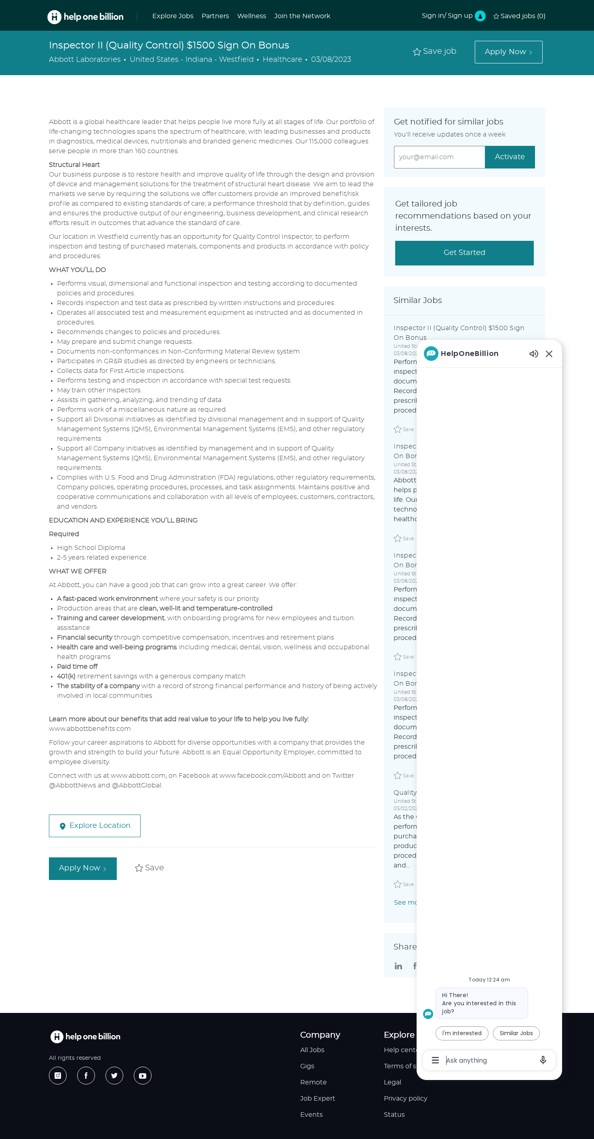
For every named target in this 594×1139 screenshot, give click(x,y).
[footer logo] (85, 1037)
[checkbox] (434, 51)
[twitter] (114, 1075)
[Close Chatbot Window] (549, 353)
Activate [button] (510, 157)
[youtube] (143, 1075)
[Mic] (543, 1060)
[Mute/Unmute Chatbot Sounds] (534, 353)
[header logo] (85, 17)
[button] (509, 52)
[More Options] (435, 1060)
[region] (489, 706)
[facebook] (86, 1075)
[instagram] (58, 1075)
